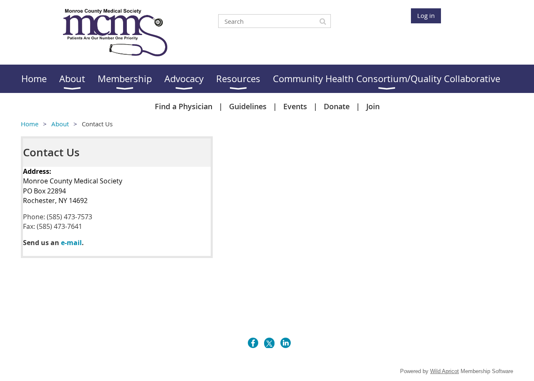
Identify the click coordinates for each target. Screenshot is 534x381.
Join (373, 106)
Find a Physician (183, 106)
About (60, 124)
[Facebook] (253, 343)
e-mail (71, 242)
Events (295, 106)
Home (29, 124)
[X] (269, 343)
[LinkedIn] (285, 343)
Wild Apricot (444, 371)
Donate (337, 106)
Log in (426, 15)
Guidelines (248, 106)
